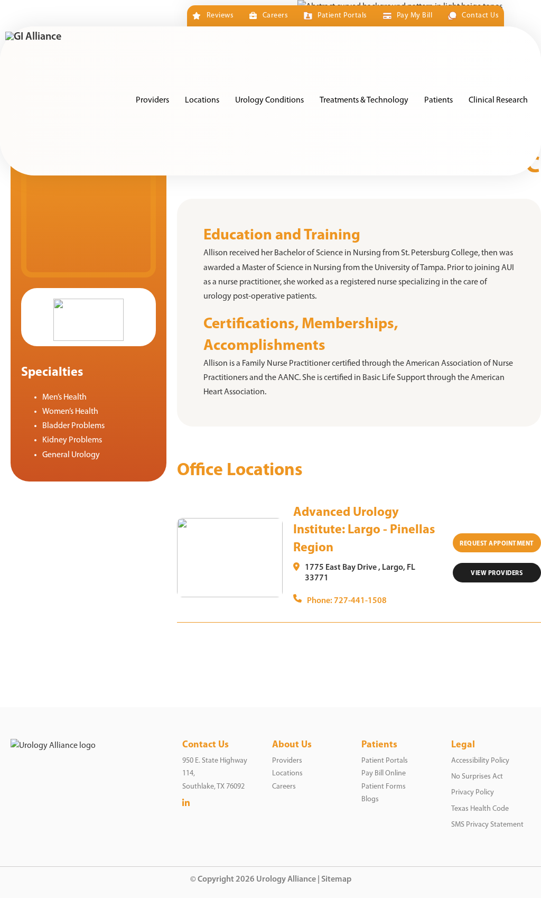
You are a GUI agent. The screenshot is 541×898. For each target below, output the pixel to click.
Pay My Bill (414, 16)
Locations (202, 100)
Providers (152, 100)
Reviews (220, 16)
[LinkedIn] (186, 803)
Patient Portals (342, 16)
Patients (438, 100)
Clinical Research (498, 100)
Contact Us (480, 16)
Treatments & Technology (364, 100)
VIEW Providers (497, 573)
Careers (275, 16)
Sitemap (336, 879)
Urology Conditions (269, 100)
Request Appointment (497, 544)
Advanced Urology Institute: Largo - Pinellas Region (364, 530)
